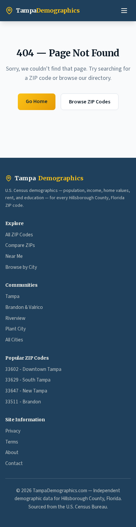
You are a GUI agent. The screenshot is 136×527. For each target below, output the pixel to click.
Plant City (15, 328)
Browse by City (21, 267)
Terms (11, 441)
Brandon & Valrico (24, 307)
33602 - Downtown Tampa (33, 369)
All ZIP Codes (19, 234)
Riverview (15, 318)
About (11, 452)
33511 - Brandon (23, 401)
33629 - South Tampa (28, 379)
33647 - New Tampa (26, 390)
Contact (14, 463)
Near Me (14, 256)
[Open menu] (124, 10)
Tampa (49, 178)
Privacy (12, 431)
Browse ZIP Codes (89, 101)
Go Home (37, 101)
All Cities (14, 339)
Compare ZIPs (20, 245)
